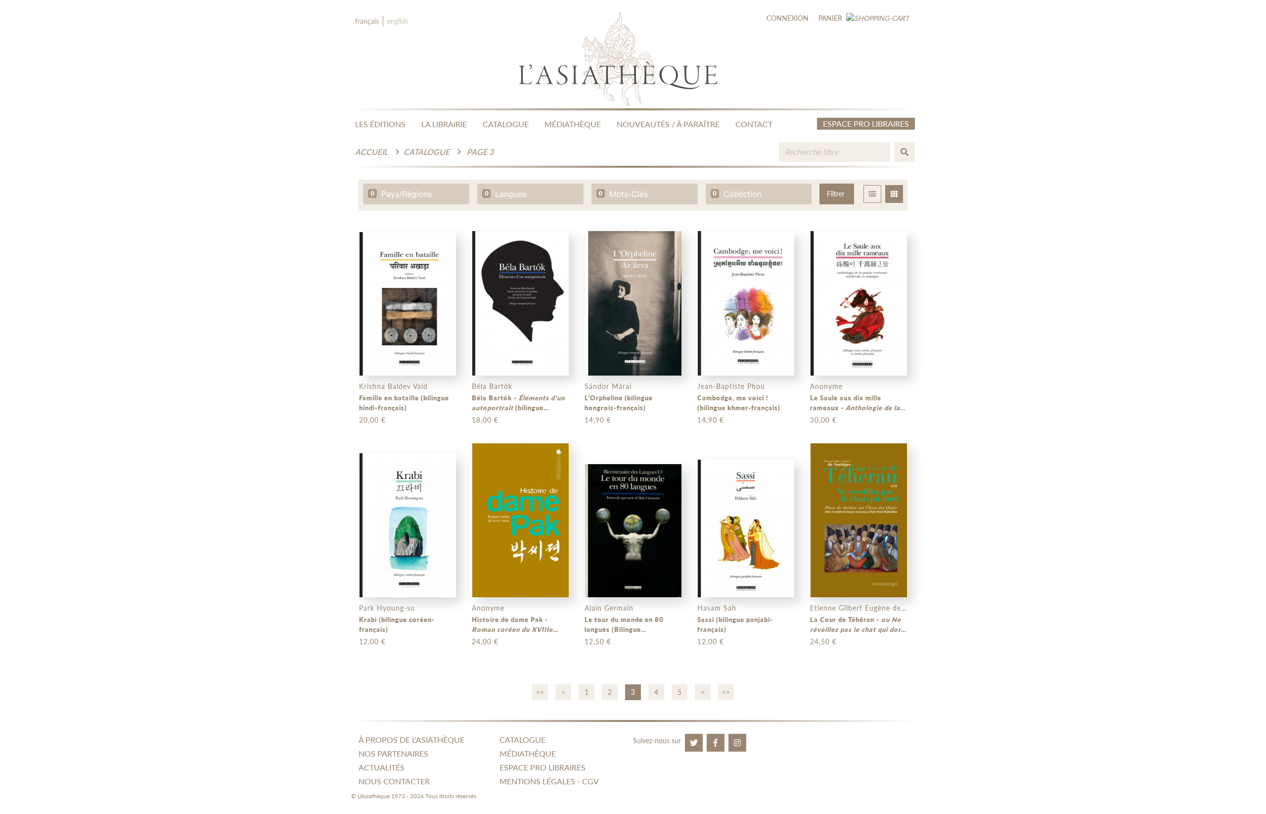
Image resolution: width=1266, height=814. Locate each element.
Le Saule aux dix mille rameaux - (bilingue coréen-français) (858, 403)
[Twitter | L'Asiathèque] (694, 743)
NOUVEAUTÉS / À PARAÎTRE (668, 124)
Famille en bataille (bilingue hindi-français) (404, 403)
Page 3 (480, 151)
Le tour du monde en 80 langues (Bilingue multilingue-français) (624, 625)
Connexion (788, 18)
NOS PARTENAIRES (393, 753)
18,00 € (485, 420)
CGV (590, 781)
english (397, 21)
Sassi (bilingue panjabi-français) (735, 624)
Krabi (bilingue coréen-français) (397, 624)
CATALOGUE (506, 124)
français (367, 21)
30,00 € (823, 420)
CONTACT (753, 124)
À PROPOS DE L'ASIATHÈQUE (411, 739)
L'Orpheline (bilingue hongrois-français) (619, 403)
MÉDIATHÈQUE (572, 124)
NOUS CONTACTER (394, 781)
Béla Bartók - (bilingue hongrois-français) (518, 403)
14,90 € (598, 420)
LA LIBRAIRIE (444, 124)
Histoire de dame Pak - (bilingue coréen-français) (512, 625)
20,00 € (372, 420)
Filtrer (836, 194)
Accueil (371, 151)
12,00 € (372, 641)
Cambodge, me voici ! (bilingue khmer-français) (738, 403)
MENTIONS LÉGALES (537, 781)
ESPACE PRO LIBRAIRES (542, 767)
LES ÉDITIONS (380, 124)
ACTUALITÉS (382, 767)
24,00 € (485, 641)
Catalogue (427, 151)
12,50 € (598, 641)
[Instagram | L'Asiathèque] (737, 743)
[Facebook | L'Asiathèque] (715, 743)
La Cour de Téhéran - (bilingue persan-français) (857, 625)
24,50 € (823, 641)
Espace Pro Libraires (866, 123)
